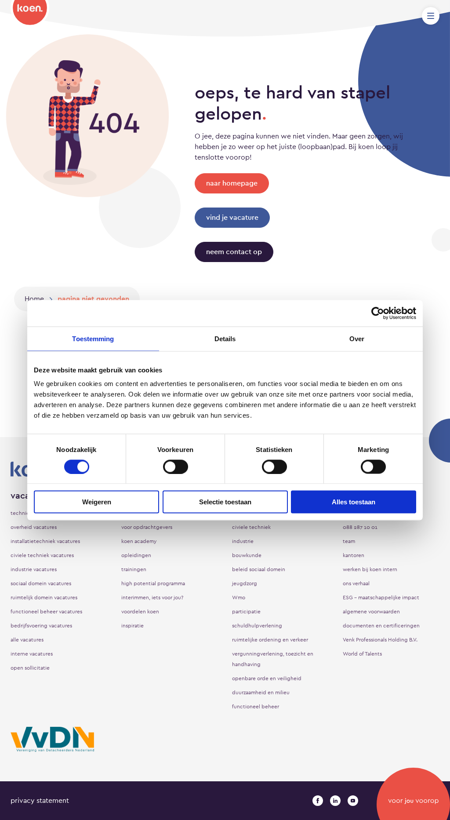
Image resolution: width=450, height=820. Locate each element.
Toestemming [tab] (93, 338)
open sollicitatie (30, 667)
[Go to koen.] (34, 299)
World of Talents (362, 653)
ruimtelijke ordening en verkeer (270, 639)
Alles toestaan (353, 502)
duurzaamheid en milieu (261, 692)
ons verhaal (356, 583)
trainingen (133, 569)
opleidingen (136, 555)
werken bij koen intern (370, 569)
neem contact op (234, 251)
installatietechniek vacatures (45, 541)
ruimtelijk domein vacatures (44, 597)
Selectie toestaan (225, 502)
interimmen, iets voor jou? (152, 597)
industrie (243, 541)
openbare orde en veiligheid (266, 678)
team (349, 541)
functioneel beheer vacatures (46, 611)
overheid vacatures (34, 527)
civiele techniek (251, 527)
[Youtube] (353, 800)
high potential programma (153, 583)
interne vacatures (32, 653)
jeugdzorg (244, 583)
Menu (430, 16)
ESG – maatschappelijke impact (381, 597)
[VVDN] (52, 739)
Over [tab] (356, 338)
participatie (246, 611)
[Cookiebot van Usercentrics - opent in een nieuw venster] (377, 313)
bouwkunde (246, 555)
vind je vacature (232, 217)
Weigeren (96, 502)
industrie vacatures (34, 569)
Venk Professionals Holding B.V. (380, 639)
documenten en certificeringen (381, 625)
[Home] (30, 13)
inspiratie (132, 625)
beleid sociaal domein (258, 569)
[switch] (175, 466)
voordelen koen (140, 611)
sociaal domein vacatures (41, 583)
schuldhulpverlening (257, 625)
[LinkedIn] (335, 800)
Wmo (238, 597)
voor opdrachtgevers (146, 527)
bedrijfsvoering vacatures (41, 625)
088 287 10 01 (360, 527)
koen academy (138, 541)
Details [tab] (225, 338)
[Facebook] (317, 800)
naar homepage (232, 183)
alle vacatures (27, 639)
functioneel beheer (255, 706)
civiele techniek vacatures (42, 555)
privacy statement (40, 800)
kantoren (353, 555)
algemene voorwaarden (371, 611)
